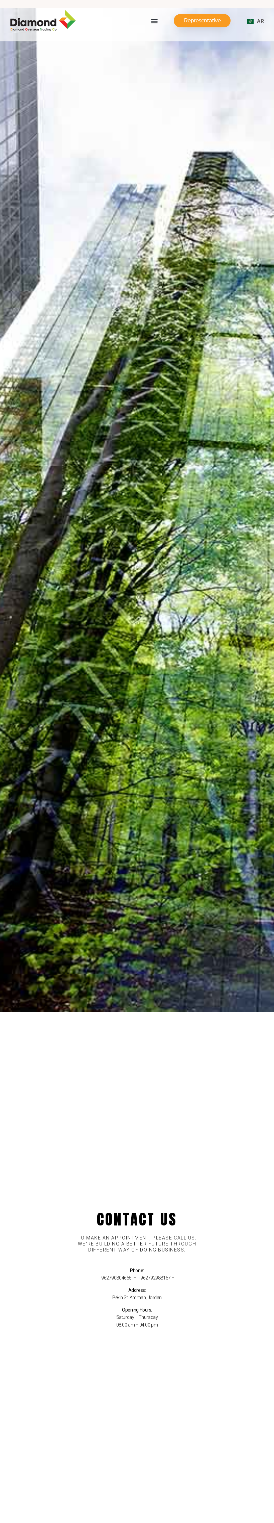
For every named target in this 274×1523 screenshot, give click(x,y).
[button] (154, 20)
